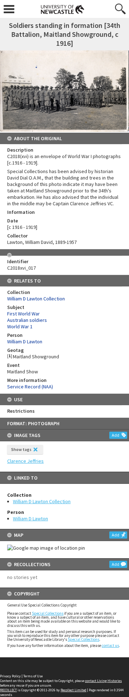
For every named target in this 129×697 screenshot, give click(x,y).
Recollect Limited (73, 690)
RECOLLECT (8, 690)
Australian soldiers (27, 320)
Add (115, 435)
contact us (110, 645)
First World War (23, 313)
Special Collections (47, 613)
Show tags (21, 449)
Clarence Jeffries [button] (25, 461)
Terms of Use (33, 676)
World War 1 (20, 326)
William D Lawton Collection (42, 501)
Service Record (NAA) (30, 386)
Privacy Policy (10, 676)
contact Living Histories (103, 680)
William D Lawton (30, 518)
